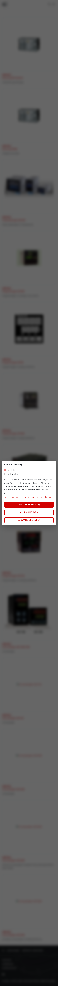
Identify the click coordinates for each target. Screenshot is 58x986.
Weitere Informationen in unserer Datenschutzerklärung (27, 497)
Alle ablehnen (29, 512)
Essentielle (12, 470)
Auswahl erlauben (29, 520)
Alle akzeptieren (29, 505)
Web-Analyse (13, 474)
